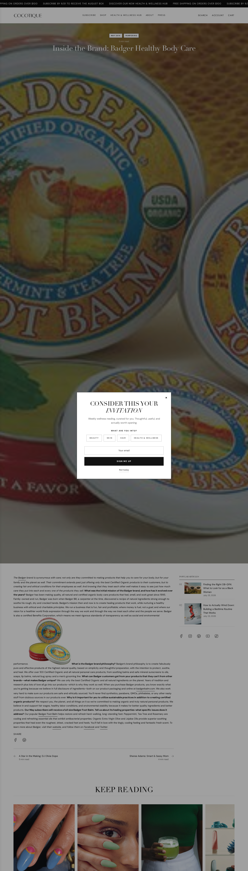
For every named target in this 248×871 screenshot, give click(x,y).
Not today (124, 469)
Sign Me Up (124, 461)
